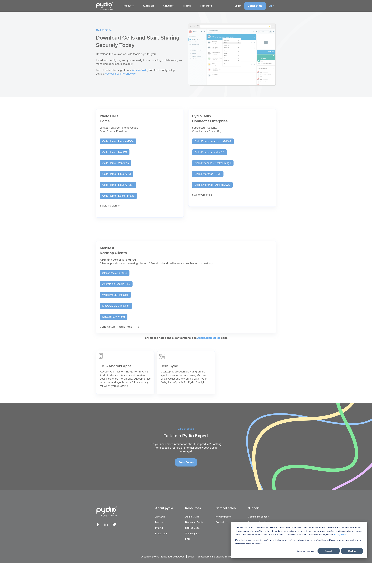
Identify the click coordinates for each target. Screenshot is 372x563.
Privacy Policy (339, 534)
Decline (352, 551)
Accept (328, 551)
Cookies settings (305, 551)
